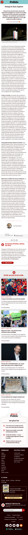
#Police (8, 480)
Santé (2, 470)
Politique (3, 454)
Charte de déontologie (10, 517)
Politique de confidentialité (10, 519)
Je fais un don (17, 453)
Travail (3, 465)
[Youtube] (14, 525)
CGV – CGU (19, 517)
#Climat (3, 480)
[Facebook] (7, 525)
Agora (2, 453)
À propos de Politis (18, 460)
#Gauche (12, 480)
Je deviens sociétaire (19, 454)
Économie (3, 467)
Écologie (3, 456)
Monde (3, 463)
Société (3, 458)
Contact (9, 515)
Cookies (13, 521)
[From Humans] (21, 525)
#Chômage (3, 482)
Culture (3, 461)
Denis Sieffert (9, 21)
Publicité (21, 519)
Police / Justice (4, 472)
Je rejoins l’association (19, 458)
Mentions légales (16, 515)
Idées (2, 460)
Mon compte (17, 461)
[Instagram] (17, 525)
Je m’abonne (17, 456)
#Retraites (17, 480)
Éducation (3, 468)
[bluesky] (10, 525)
